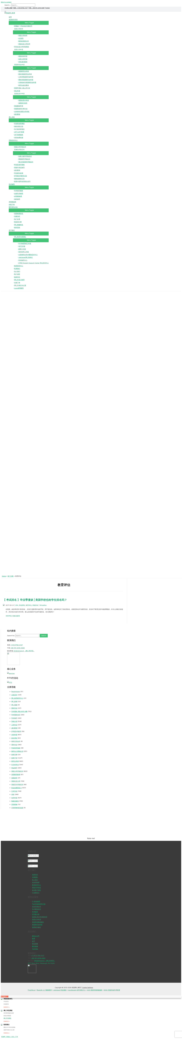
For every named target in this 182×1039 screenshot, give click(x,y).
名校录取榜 (35, 882)
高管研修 (14, 804)
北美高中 (14, 695)
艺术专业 (14, 791)
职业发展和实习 (16, 788)
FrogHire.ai (31, 990)
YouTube (35, 949)
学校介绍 (14, 721)
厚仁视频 (14, 705)
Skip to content (6, 2)
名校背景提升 (36, 906)
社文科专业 (15, 764)
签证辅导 (14, 768)
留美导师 (14, 754)
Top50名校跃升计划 (38, 904)
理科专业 (14, 745)
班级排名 (35, 605)
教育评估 (29, 605)
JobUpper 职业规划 (59, 990)
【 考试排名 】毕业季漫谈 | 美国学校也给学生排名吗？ (35, 599)
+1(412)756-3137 (17, 645)
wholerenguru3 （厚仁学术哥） (24, 651)
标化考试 (14, 738)
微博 (33, 938)
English (48, 8)
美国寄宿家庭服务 (38, 922)
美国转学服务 (36, 927)
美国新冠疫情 (15, 774)
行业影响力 (35, 893)
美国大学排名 (36, 887)
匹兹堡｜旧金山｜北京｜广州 (9, 1036)
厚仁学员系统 (7, 1018)
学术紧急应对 (36, 909)
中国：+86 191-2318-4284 (36, 8)
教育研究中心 (36, 885)
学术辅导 (14, 718)
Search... (8, 5)
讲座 (12, 794)
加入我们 (35, 880)
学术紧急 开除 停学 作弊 (19, 711)
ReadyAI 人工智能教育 (44, 990)
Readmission (15, 691)
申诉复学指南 (15, 748)
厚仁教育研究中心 (17, 698)
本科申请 (9, 616)
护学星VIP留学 (16, 731)
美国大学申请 (36, 919)
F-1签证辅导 (36, 901)
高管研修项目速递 (17, 808)
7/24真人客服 (8, 8)
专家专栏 (35, 875)
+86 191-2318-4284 (18, 648)
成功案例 (14, 728)
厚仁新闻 (14, 701)
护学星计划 (35, 914)
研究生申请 (15, 761)
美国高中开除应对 (17, 784)
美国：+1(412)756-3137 (20, 8)
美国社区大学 (15, 781)
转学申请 (14, 798)
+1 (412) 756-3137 (37, 955)
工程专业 (14, 725)
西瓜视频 (35, 944)
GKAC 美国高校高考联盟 (112, 990)
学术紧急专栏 (15, 715)
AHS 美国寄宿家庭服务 (94, 990)
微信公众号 (35, 936)
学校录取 (22, 605)
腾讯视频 (35, 946)
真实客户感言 (36, 890)
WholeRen (43, 605)
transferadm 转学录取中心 (77, 990)
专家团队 (35, 877)
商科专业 (14, 708)
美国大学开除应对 (17, 771)
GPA (16, 605)
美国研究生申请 (37, 924)
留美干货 (14, 758)
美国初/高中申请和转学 (39, 917)
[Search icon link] (5, 10)
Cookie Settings (87, 987)
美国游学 (14, 778)
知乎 (33, 941)
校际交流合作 (15, 741)
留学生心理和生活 (17, 751)
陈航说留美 (16, 616)
